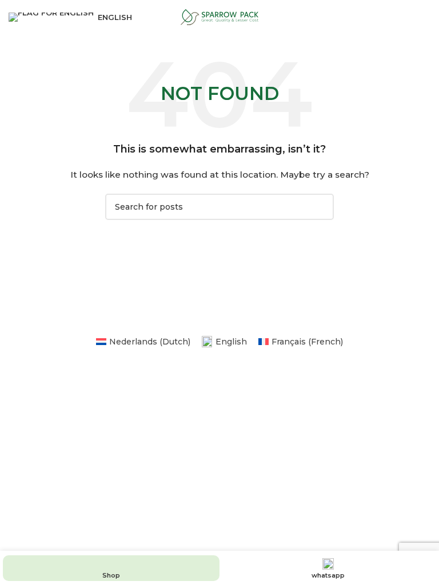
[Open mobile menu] (426, 17)
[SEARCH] (321, 207)
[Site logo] (219, 16)
